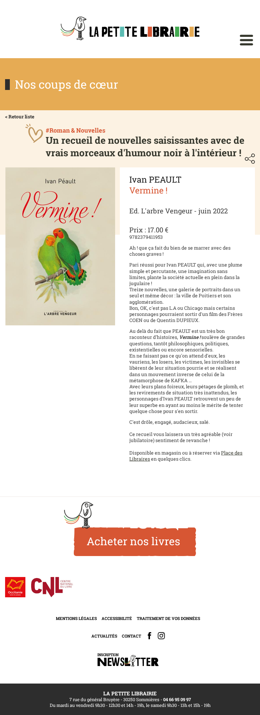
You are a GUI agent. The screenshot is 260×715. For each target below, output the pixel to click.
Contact (131, 636)
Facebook (149, 635)
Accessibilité (117, 618)
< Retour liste (19, 116)
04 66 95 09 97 (177, 699)
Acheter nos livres (133, 541)
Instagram (161, 635)
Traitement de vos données (168, 618)
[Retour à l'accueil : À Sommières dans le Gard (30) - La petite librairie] (130, 29)
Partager (250, 159)
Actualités (104, 636)
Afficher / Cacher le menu (246, 40)
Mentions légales (76, 618)
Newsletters (128, 660)
